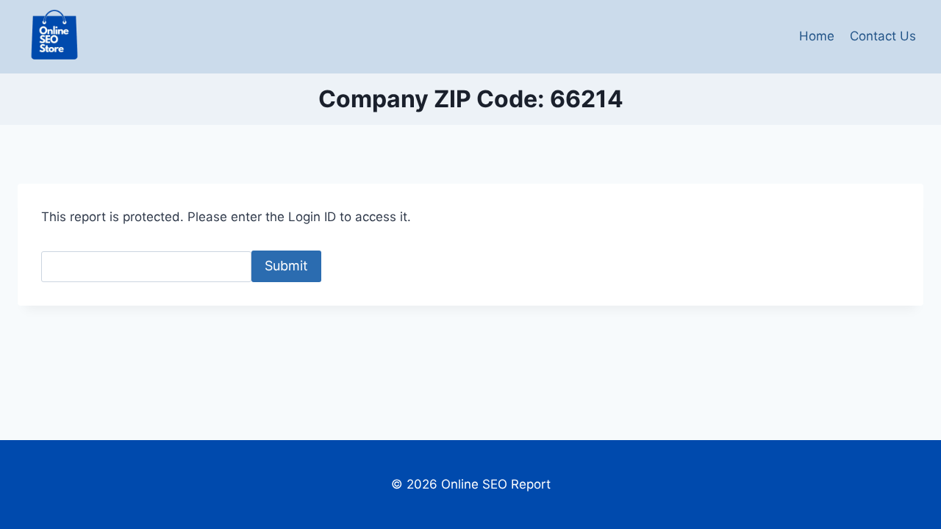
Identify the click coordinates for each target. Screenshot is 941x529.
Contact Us (883, 36)
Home (816, 36)
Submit (286, 265)
